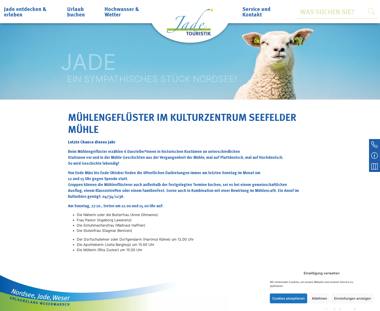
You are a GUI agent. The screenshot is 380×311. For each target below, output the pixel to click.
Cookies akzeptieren (288, 298)
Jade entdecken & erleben (25, 11)
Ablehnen (319, 298)
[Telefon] (374, 144)
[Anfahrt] (374, 166)
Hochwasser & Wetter (121, 11)
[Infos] (374, 155)
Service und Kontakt (256, 11)
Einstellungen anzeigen (352, 298)
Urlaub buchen (76, 11)
